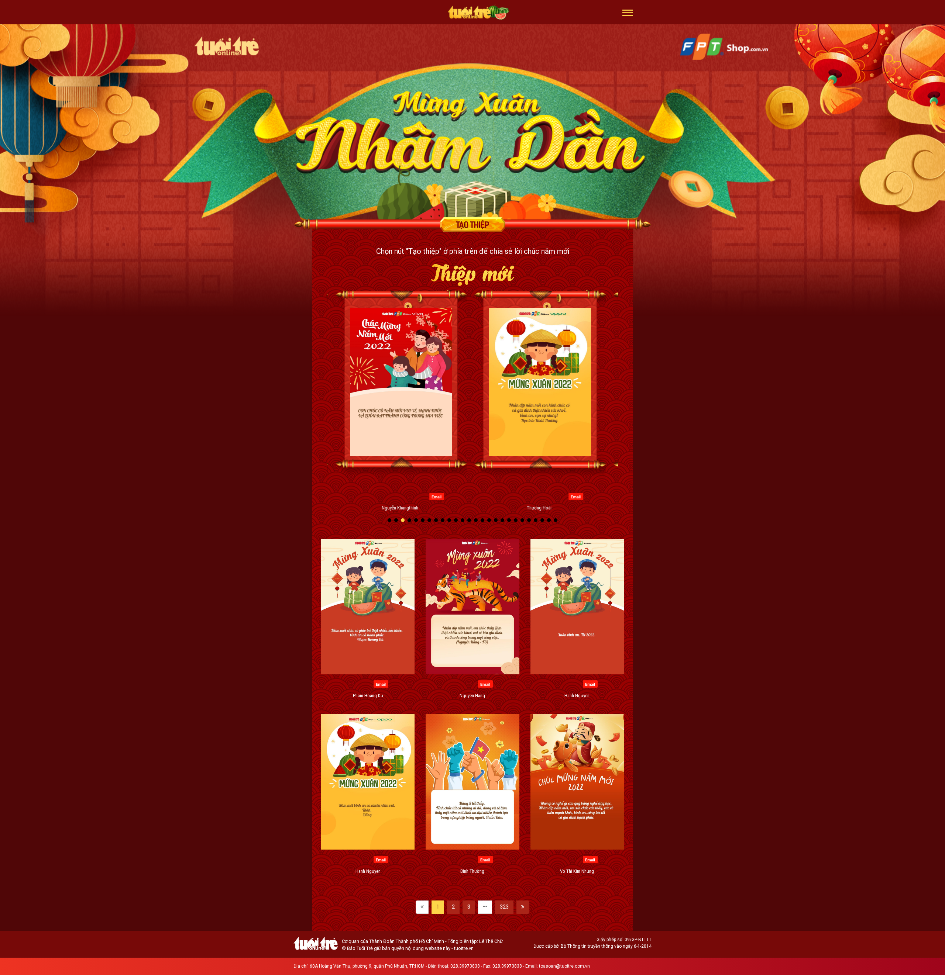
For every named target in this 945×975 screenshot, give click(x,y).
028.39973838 (465, 966)
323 (504, 906)
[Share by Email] (369, 496)
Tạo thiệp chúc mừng (472, 224)
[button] (627, 12)
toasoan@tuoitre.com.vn (564, 966)
